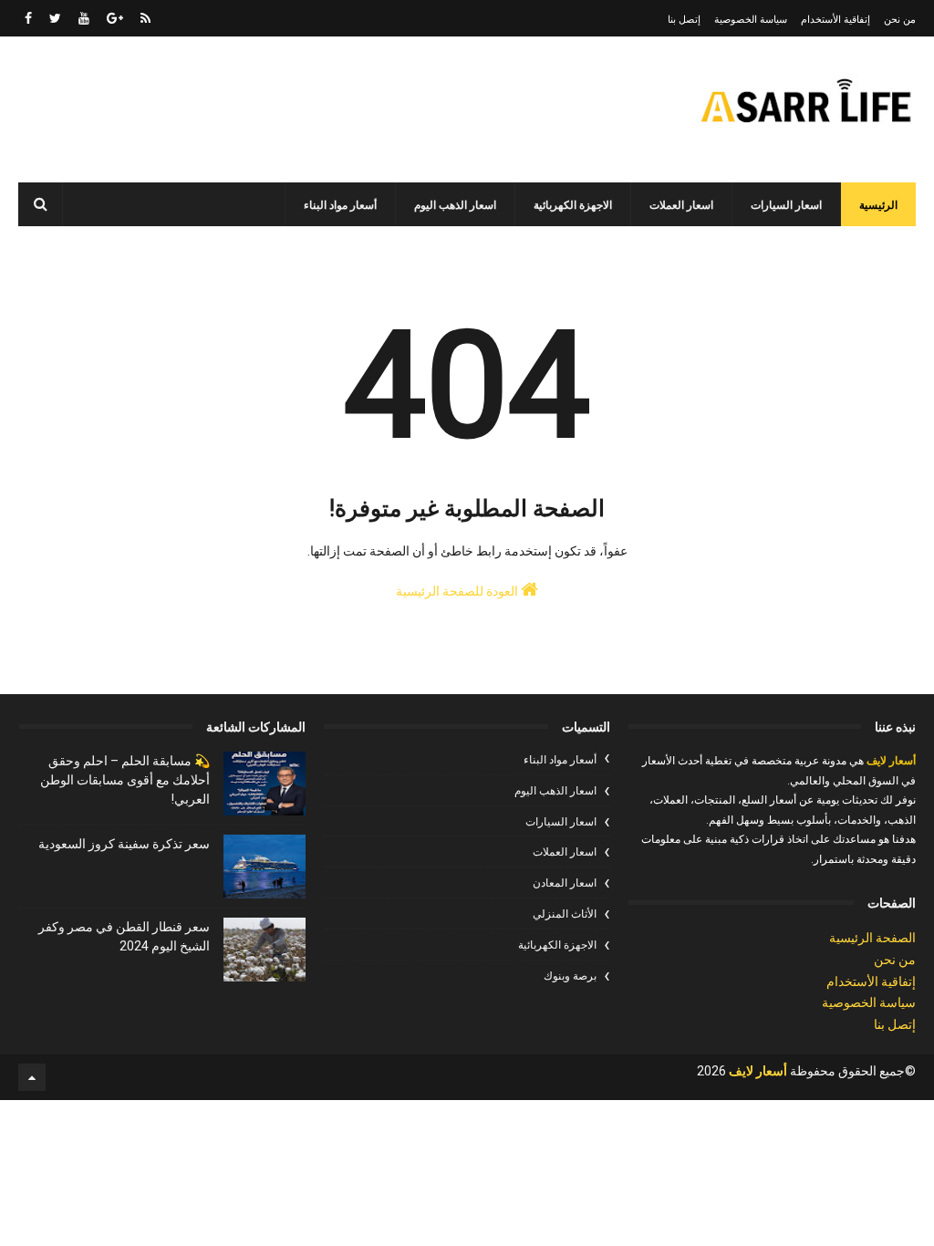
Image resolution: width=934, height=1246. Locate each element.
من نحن (900, 20)
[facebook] (28, 18)
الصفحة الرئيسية (872, 937)
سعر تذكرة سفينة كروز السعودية (124, 843)
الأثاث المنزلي (565, 914)
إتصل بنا (684, 20)
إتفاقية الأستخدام (835, 20)
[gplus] (115, 18)
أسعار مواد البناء (340, 205)
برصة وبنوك (570, 976)
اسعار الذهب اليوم (455, 205)
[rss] (145, 18)
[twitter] (55, 18)
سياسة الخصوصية (750, 20)
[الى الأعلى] (32, 1077)
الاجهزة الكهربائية (573, 205)
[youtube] (84, 18)
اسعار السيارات (786, 205)
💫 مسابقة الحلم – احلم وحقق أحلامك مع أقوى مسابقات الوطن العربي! (125, 779)
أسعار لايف (890, 760)
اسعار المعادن (565, 883)
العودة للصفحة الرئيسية (458, 591)
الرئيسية (878, 205)
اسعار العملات (681, 205)
